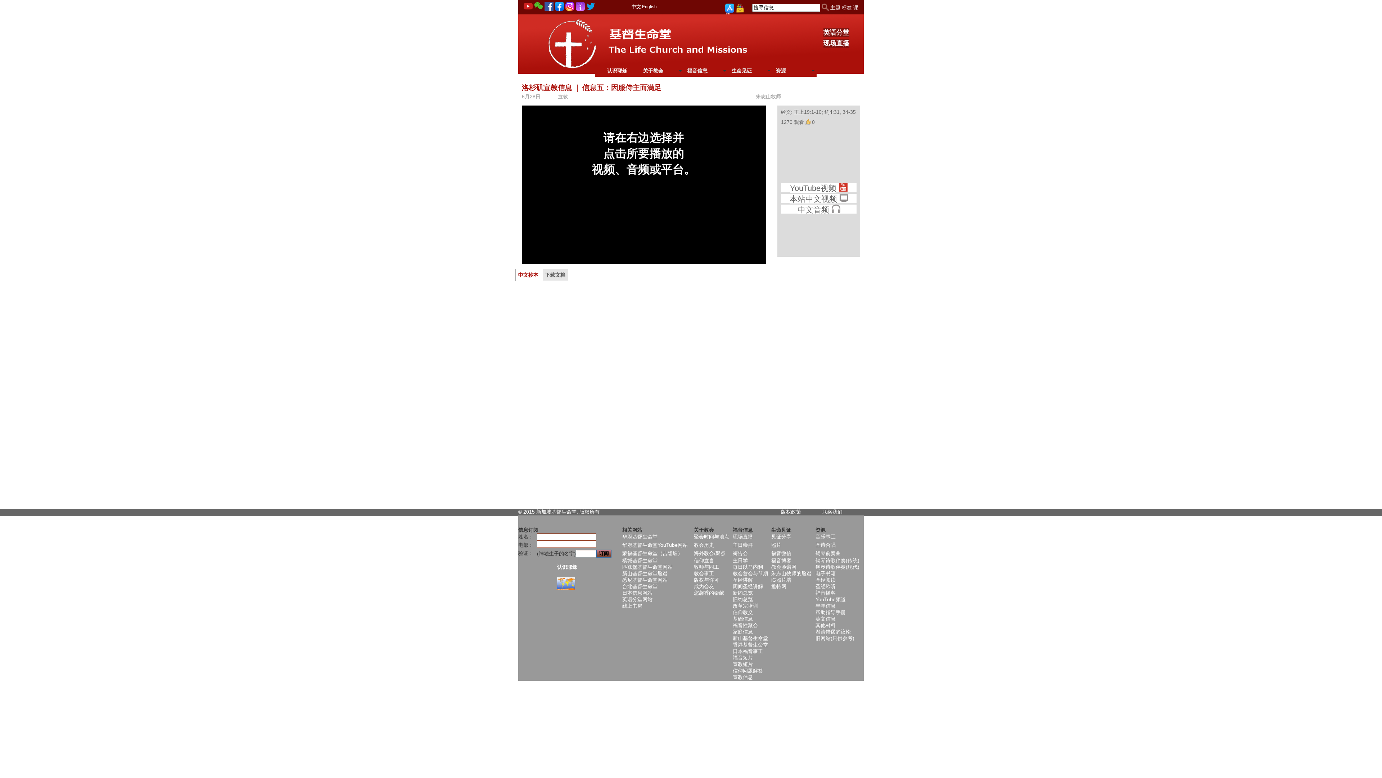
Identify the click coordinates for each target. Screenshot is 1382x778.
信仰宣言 (704, 560)
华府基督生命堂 (640, 537)
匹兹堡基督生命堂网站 (647, 567)
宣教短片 (743, 664)
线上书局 (632, 606)
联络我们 (832, 512)
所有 (595, 512)
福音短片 (743, 658)
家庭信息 (743, 632)
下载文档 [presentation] (555, 275)
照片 (776, 545)
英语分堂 (836, 32)
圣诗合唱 (826, 545)
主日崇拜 (743, 545)
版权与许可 (706, 580)
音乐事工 (826, 537)
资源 (781, 70)
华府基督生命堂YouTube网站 (655, 545)
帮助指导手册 (831, 612)
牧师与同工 (706, 567)
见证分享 (781, 537)
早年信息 (826, 606)
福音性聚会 (745, 625)
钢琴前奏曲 (828, 553)
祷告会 (740, 553)
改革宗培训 (745, 606)
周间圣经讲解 (748, 586)
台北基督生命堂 (640, 586)
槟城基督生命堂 (640, 560)
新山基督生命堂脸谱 (645, 573)
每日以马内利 (748, 567)
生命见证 (742, 70)
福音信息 (697, 70)
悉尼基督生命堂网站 (645, 580)
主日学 (740, 560)
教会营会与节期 (750, 573)
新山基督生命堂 (750, 638)
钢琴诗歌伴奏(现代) (837, 567)
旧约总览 (743, 599)
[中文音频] (835, 210)
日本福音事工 (748, 651)
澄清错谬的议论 (833, 632)
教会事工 (704, 573)
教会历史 (704, 545)
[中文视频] (843, 199)
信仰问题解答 (748, 671)
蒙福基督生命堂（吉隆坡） (652, 553)
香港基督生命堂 (750, 645)
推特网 (778, 586)
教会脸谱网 (783, 567)
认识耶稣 (617, 70)
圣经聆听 (826, 586)
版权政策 (791, 512)
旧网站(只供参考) (835, 638)
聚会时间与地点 (711, 537)
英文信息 (826, 619)
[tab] (528, 275)
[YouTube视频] (843, 188)
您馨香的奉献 (709, 593)
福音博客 (781, 560)
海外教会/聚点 (710, 553)
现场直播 (836, 43)
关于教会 (653, 70)
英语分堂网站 (637, 599)
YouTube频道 (831, 599)
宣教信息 (743, 677)
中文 (636, 6)
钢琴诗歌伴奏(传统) (837, 560)
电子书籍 (826, 573)
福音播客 (826, 593)
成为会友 (704, 586)
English (649, 6)
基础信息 (743, 619)
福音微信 (781, 553)
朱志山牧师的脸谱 (791, 573)
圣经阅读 (826, 580)
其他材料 (826, 625)
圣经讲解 (743, 580)
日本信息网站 (637, 593)
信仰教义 (743, 612)
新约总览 (743, 593)
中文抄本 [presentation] (528, 275)
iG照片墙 (781, 580)
